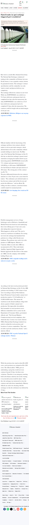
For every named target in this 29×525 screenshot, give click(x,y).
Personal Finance (5, 486)
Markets (20, 7)
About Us (11, 495)
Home (2, 7)
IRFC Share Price (17, 438)
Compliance (4, 500)
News (8, 12)
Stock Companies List (6, 473)
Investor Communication (13, 497)
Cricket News (22, 483)
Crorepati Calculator (17, 461)
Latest (11, 7)
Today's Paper (5, 495)
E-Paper (15, 7)
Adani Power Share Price (7, 438)
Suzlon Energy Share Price (7, 435)
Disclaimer (4, 497)
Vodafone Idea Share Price (18, 442)
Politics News (10, 491)
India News (4, 491)
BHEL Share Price (18, 440)
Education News (5, 488)
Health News (17, 488)
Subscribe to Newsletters (17, 473)
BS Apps (8, 502)
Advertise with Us (18, 500)
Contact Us (11, 500)
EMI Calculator (5, 463)
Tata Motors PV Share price (7, 440)
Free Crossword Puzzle (6, 476)
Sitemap (24, 500)
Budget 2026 (17, 491)
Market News (19, 481)
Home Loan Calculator (16, 465)
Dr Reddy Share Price (6, 442)
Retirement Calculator (22, 463)
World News (21, 486)
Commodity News (5, 483)
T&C (16, 495)
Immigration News (14, 483)
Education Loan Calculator (7, 468)
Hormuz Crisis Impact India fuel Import (16, 453)
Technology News (14, 486)
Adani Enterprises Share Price (20, 435)
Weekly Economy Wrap (7, 448)
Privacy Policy (21, 495)
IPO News (25, 481)
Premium (6, 7)
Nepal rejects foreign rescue (7, 455)
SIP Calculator (13, 463)
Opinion (11, 488)
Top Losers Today (16, 450)
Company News (12, 481)
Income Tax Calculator (6, 461)
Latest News (4, 481)
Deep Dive (4, 453)
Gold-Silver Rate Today (7, 450)
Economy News (25, 488)
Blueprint (25, 7)
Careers (3, 502)
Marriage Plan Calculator (20, 468)
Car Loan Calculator (6, 465)
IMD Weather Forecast (17, 448)
